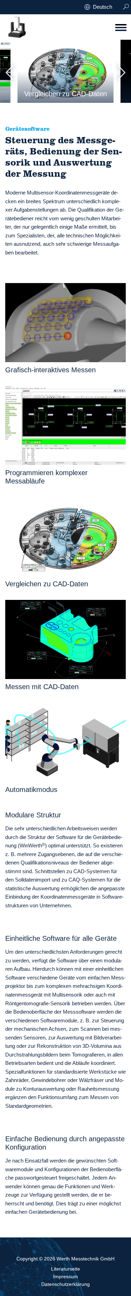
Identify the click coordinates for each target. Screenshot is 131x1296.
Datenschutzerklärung (65, 1284)
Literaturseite (65, 1269)
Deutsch (102, 7)
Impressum (65, 1276)
